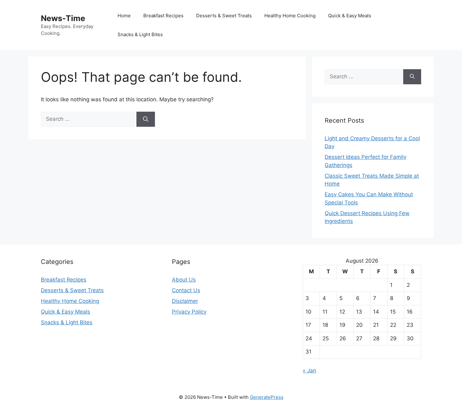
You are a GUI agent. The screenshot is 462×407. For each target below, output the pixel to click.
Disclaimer (185, 301)
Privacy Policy (189, 312)
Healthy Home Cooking (290, 16)
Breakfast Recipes (163, 16)
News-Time (63, 18)
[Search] (145, 119)
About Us (184, 279)
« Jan (309, 370)
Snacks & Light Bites (140, 34)
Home (124, 16)
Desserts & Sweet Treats (224, 16)
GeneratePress (266, 397)
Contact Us (186, 290)
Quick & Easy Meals (349, 16)
